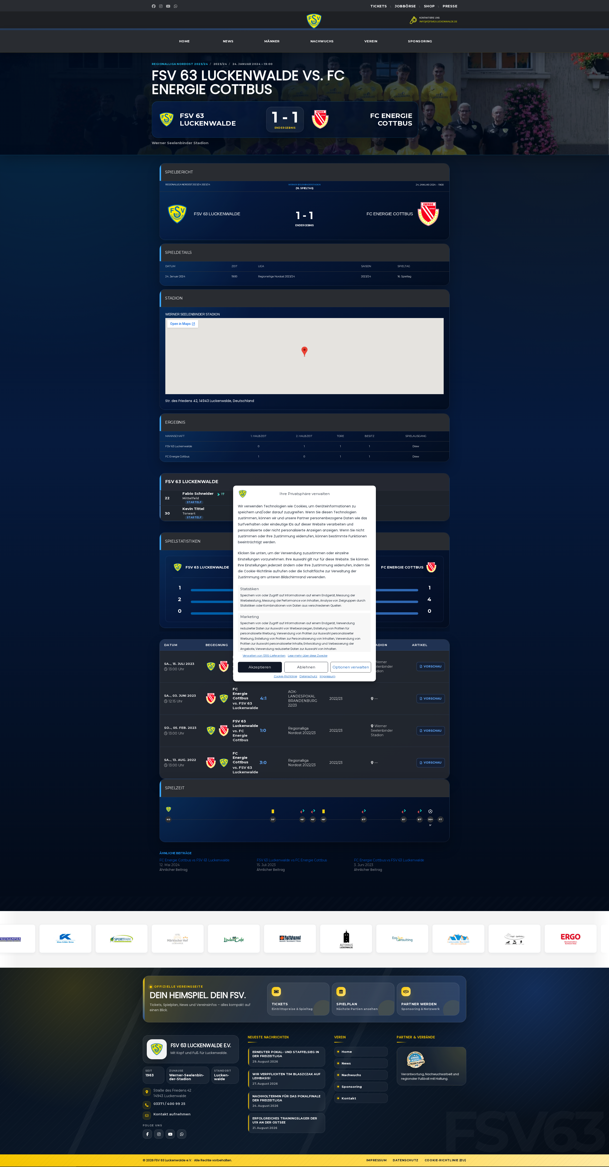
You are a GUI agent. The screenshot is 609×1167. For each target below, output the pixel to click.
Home (184, 41)
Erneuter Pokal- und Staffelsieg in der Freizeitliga (285, 1054)
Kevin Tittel (193, 508)
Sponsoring (420, 41)
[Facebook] (154, 6)
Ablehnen (306, 667)
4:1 (263, 698)
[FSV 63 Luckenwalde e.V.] (157, 1049)
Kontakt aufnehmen (172, 1114)
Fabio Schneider (198, 493)
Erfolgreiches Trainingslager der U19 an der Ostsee (284, 1120)
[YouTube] (169, 6)
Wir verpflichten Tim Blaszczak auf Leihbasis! (286, 1076)
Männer (272, 41)
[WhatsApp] (176, 6)
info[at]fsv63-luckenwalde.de (438, 21)
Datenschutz (308, 676)
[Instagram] (161, 6)
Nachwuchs (322, 41)
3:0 (263, 762)
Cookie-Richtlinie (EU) (445, 1160)
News (228, 41)
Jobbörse (405, 6)
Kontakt (349, 1098)
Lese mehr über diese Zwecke (307, 655)
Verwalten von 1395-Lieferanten (264, 655)
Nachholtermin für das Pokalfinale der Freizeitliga (286, 1098)
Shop (429, 6)
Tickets (378, 6)
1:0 (263, 730)
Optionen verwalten (351, 667)
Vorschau (433, 666)
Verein (371, 41)
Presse (450, 6)
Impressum (327, 676)
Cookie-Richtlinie (285, 676)
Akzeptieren (260, 667)
